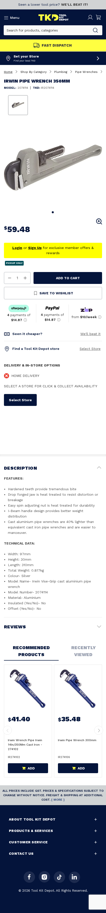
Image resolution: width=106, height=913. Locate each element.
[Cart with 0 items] (99, 17)
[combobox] (46, 30)
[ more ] (58, 799)
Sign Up (35, 248)
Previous (7, 730)
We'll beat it (90, 334)
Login (17, 248)
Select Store (90, 349)
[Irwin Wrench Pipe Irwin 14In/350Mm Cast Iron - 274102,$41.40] (27, 688)
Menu (14, 18)
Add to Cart (68, 278)
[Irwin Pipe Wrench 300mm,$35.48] (77, 688)
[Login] (90, 17)
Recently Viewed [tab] (83, 651)
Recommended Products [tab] (31, 651)
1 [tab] (53, 212)
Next (98, 730)
